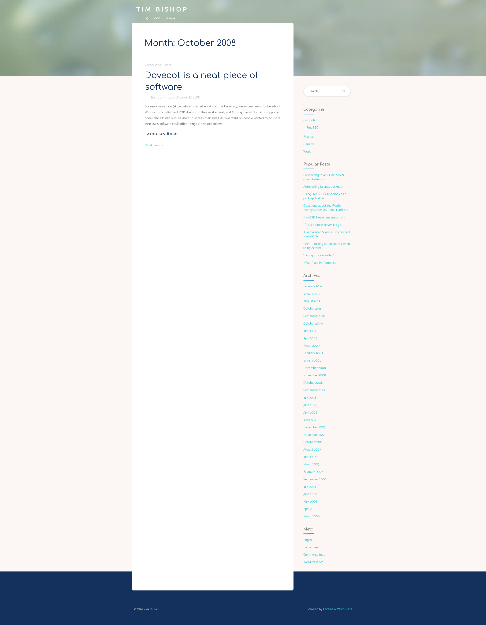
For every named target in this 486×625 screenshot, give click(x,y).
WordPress (344, 609)
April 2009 (310, 338)
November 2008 (314, 375)
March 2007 (311, 464)
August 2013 (311, 301)
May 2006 (310, 501)
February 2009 (313, 353)
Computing (153, 65)
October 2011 (312, 308)
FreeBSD (313, 127)
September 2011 (314, 316)
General (308, 144)
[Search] (344, 91)
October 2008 (313, 382)
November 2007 (314, 434)
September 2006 (315, 479)
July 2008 (309, 397)
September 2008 (315, 390)
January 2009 (312, 360)
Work (168, 65)
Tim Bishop (162, 9)
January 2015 (311, 293)
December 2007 (314, 427)
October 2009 (313, 323)
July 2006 (309, 486)
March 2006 (311, 516)
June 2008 (310, 405)
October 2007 (312, 442)
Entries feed (311, 547)
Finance (308, 137)
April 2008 (310, 412)
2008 (156, 18)
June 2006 (310, 494)
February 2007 (313, 471)
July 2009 (309, 331)
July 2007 (309, 457)
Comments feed (314, 554)
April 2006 (310, 509)
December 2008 (314, 368)
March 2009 (311, 345)
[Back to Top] (471, 620)
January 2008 (312, 420)
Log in (307, 540)
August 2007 (312, 449)
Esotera (328, 609)
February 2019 (312, 286)
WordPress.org (313, 562)
